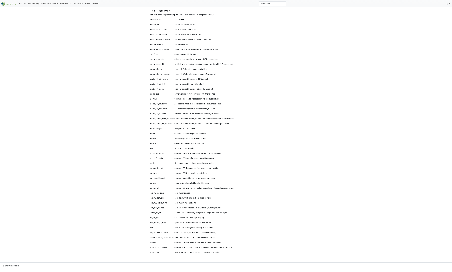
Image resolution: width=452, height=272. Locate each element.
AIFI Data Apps (65, 3)
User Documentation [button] (48, 3)
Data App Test (78, 3)
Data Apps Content (92, 3)
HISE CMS (22, 3)
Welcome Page (34, 3)
